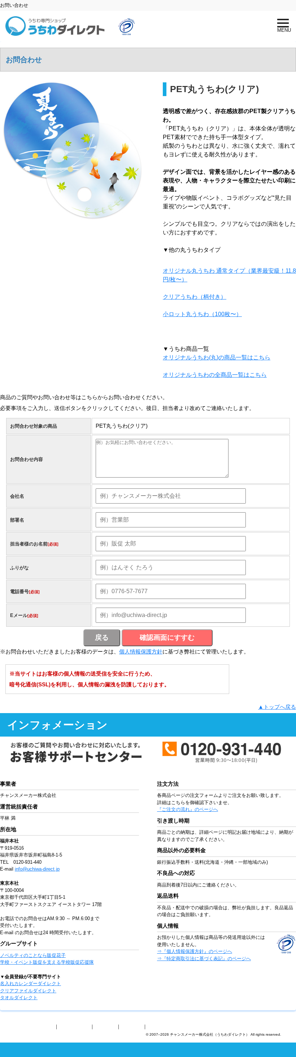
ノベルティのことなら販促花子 (33, 955)
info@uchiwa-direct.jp (37, 869)
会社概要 (105, 1026)
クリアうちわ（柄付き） (194, 297)
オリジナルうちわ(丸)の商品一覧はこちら (216, 357)
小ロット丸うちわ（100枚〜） (202, 314)
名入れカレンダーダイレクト (30, 983)
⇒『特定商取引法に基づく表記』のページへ (204, 958)
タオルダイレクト (19, 997)
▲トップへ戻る (277, 707)
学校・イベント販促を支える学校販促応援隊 (47, 962)
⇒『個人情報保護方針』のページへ (194, 951)
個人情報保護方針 (140, 651)
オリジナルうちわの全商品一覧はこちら (215, 375)
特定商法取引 (74, 1026)
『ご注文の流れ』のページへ (187, 809)
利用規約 (131, 1026)
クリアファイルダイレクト (28, 990)
